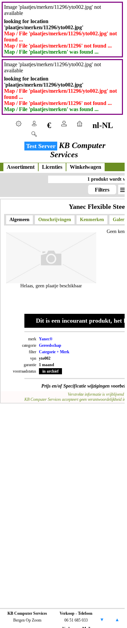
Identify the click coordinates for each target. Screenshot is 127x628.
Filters (102, 190)
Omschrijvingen (54, 219)
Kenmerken (92, 219)
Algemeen (19, 219)
